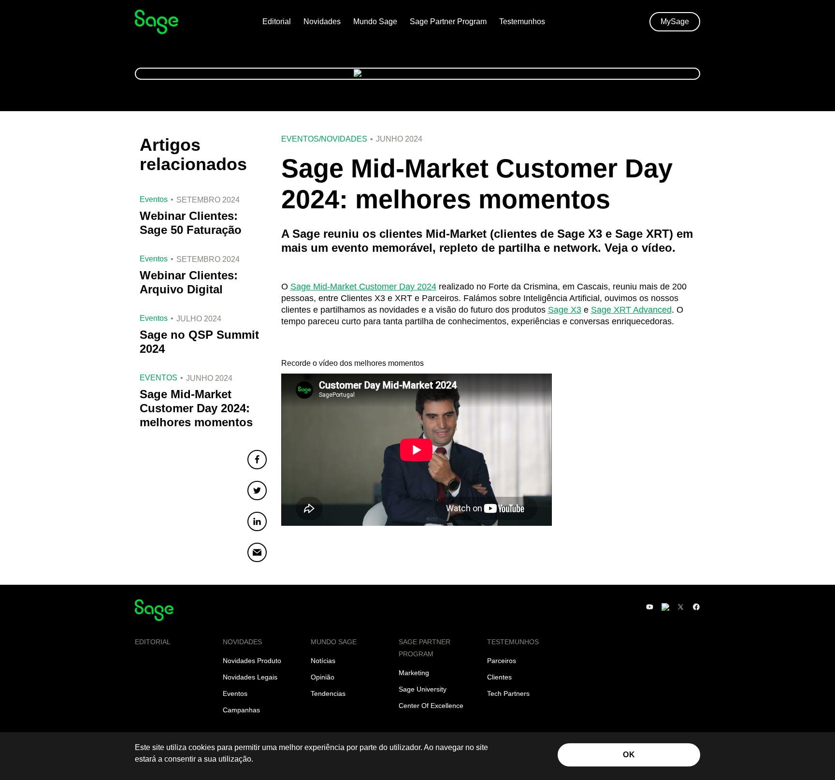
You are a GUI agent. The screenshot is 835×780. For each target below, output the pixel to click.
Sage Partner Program (448, 21)
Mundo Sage (375, 21)
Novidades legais (250, 677)
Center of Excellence (431, 705)
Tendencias (328, 693)
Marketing (414, 673)
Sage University (422, 689)
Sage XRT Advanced (631, 310)
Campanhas (241, 710)
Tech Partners (508, 693)
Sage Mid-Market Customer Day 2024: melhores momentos (196, 408)
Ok (629, 755)
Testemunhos (522, 21)
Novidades (322, 21)
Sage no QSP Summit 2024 (199, 341)
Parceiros (501, 660)
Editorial (276, 21)
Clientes (499, 677)
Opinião (322, 677)
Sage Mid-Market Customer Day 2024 (363, 286)
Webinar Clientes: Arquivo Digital (189, 282)
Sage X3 (564, 310)
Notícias (323, 660)
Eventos (300, 139)
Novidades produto (252, 660)
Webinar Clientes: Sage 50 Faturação (191, 222)
